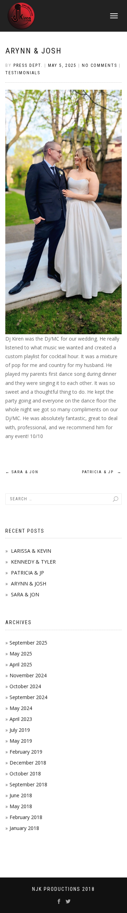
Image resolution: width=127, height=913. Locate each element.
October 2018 (25, 773)
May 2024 (21, 708)
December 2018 (28, 762)
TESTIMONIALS (22, 72)
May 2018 (21, 806)
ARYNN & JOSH (33, 50)
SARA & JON (21, 472)
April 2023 (21, 719)
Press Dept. (28, 65)
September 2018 (28, 784)
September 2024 (28, 697)
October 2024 (25, 686)
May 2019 (21, 740)
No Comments (99, 65)
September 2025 (28, 642)
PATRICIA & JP (102, 472)
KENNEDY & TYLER (33, 561)
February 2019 (26, 751)
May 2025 (21, 653)
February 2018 (26, 817)
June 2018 (21, 795)
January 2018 (24, 828)
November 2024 (28, 675)
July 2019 (20, 730)
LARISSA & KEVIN (31, 550)
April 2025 (21, 664)
